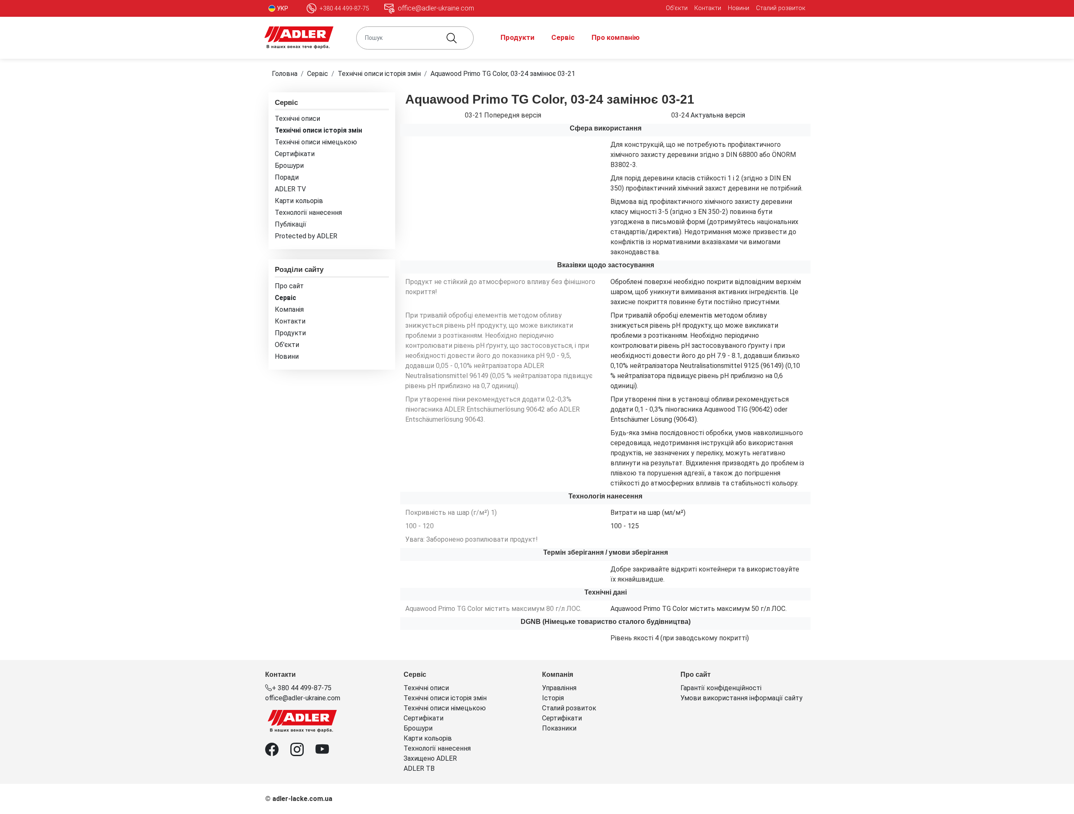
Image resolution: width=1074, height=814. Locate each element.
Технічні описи (297, 119)
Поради (287, 177)
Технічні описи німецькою (316, 142)
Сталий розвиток (781, 8)
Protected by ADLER (306, 236)
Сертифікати (295, 154)
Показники (559, 728)
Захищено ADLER (430, 758)
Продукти (517, 37)
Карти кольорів (299, 201)
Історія (553, 698)
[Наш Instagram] (302, 752)
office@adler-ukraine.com (302, 698)
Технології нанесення (308, 213)
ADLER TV (290, 189)
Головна (284, 74)
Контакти (707, 8)
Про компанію (616, 37)
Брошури (289, 166)
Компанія (289, 309)
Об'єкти (677, 8)
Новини (738, 8)
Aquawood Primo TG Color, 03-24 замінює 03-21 (502, 74)
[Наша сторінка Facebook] (277, 752)
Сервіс (563, 37)
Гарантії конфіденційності (720, 688)
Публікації (290, 224)
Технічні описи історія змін (379, 74)
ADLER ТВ (419, 768)
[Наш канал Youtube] (327, 752)
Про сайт (289, 286)
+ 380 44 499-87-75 (301, 688)
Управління (559, 688)
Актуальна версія (718, 115)
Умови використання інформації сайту (741, 698)
